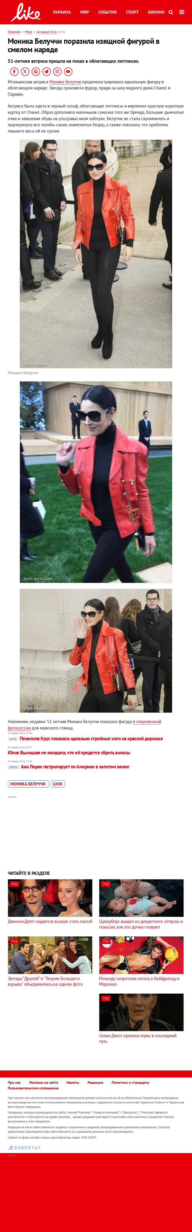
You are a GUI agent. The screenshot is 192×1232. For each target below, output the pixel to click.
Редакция (95, 1082)
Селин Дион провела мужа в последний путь (138, 1038)
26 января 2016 (47, 32)
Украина (62, 12)
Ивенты (72, 1082)
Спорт (132, 12)
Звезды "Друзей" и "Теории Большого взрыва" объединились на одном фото (45, 981)
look (58, 784)
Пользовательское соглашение (33, 1088)
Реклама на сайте (43, 1082)
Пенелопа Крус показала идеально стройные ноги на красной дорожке (86, 738)
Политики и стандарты (130, 1082)
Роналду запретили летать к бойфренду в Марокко (139, 981)
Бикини (156, 12)
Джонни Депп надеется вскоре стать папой (50, 921)
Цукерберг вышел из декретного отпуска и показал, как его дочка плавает (141, 924)
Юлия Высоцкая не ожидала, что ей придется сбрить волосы (69, 752)
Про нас (14, 1082)
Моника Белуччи (65, 82)
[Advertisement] (96, 832)
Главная (14, 31)
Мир (84, 12)
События (107, 12)
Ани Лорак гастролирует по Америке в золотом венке (69, 766)
